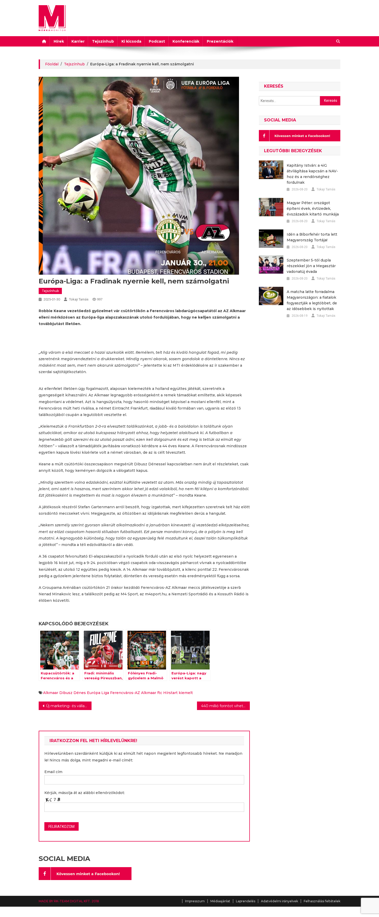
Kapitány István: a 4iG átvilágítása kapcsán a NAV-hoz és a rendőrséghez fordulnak (312, 174)
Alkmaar (50, 692)
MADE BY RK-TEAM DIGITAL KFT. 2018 (69, 901)
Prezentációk (220, 41)
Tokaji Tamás (78, 299)
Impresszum (195, 901)
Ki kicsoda (131, 41)
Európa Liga (98, 692)
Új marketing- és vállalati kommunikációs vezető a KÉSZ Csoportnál (69, 706)
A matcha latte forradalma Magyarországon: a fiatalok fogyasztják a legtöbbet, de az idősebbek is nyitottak (312, 300)
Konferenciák (185, 41)
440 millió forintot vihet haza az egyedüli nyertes (225, 706)
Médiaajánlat (220, 901)
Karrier (78, 41)
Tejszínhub (103, 41)
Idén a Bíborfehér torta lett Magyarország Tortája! (312, 237)
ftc (159, 692)
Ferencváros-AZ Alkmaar (133, 692)
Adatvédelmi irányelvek (279, 901)
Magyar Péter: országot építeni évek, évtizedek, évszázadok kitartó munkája (313, 209)
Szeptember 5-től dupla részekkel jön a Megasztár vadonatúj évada (311, 266)
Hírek (59, 41)
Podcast (157, 41)
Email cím (53, 771)
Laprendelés (245, 901)
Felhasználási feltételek (322, 901)
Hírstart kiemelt (178, 692)
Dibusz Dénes (72, 692)
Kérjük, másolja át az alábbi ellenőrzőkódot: (84, 792)
